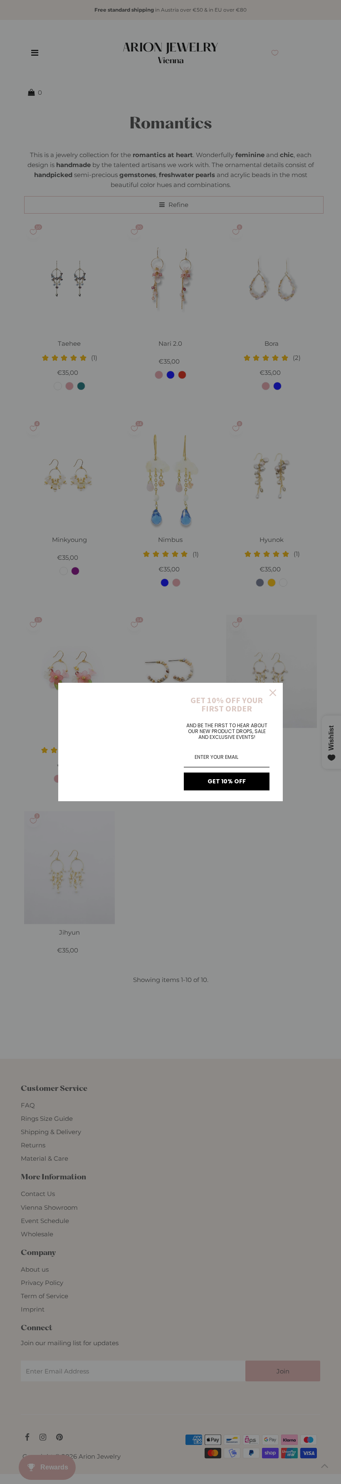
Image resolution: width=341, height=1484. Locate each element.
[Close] (273, 693)
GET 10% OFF (227, 781)
